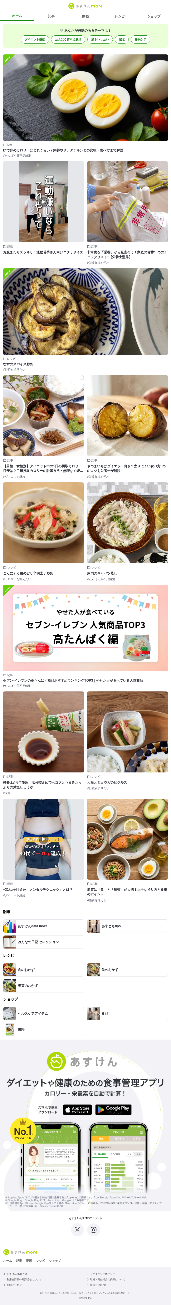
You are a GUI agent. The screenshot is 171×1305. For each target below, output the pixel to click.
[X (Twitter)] (77, 1229)
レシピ (120, 16)
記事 (51, 16)
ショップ (154, 16)
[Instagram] (93, 1229)
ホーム (17, 16)
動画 (85, 16)
